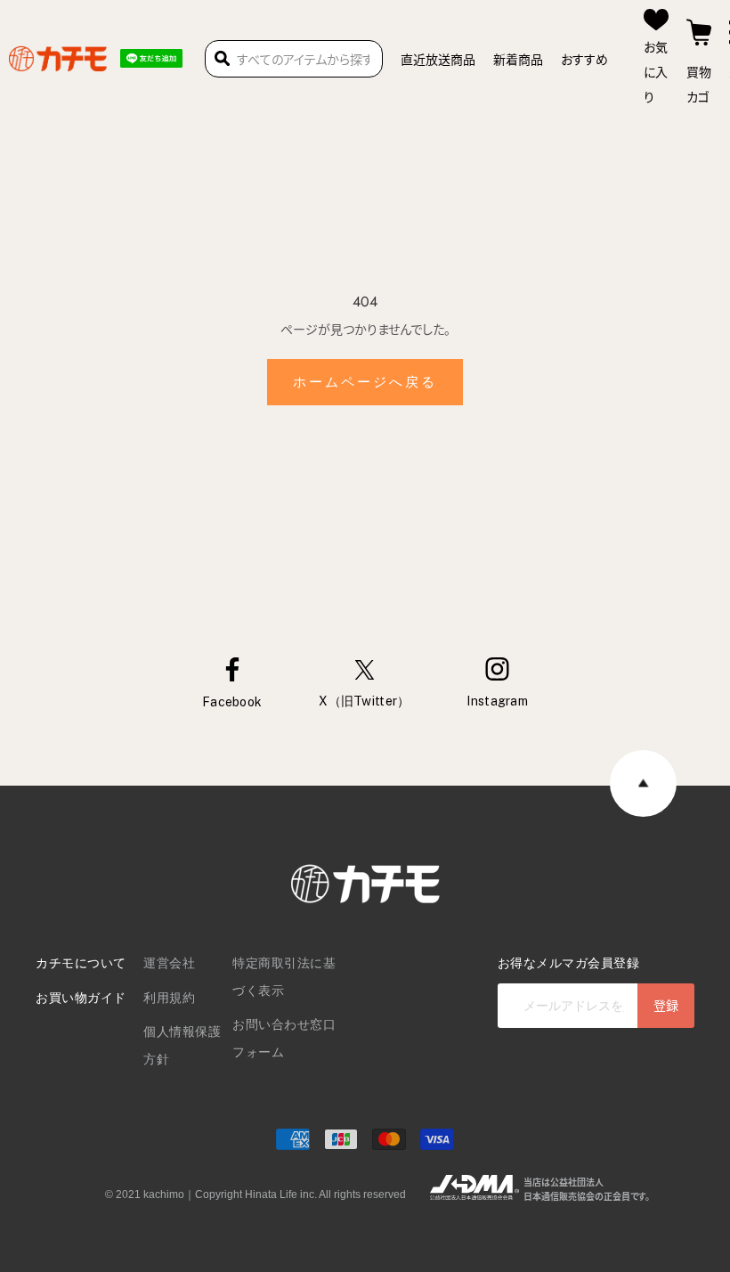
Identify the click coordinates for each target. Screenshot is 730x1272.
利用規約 (169, 998)
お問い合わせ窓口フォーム (284, 1038)
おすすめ (584, 59)
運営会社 (169, 963)
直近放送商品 (438, 59)
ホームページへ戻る (365, 382)
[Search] (222, 59)
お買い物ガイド (81, 998)
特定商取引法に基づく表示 (284, 977)
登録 (665, 1005)
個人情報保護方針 (182, 1045)
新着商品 (518, 59)
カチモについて (81, 963)
